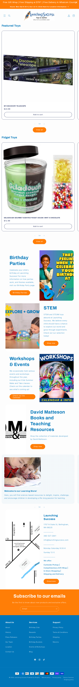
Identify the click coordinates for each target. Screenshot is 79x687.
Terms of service (68, 677)
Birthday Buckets (35, 642)
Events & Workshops (37, 647)
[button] (4, 15)
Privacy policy (56, 677)
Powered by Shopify (33, 677)
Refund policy (46, 677)
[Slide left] (35, 124)
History (8, 632)
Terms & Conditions (60, 632)
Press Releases (11, 637)
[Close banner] (76, 2)
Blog (31, 652)
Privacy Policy (58, 627)
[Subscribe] (56, 608)
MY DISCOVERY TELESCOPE (15, 106)
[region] (39, 2)
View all (39, 130)
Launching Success (21, 677)
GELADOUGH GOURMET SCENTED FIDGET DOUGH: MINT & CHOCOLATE (32, 218)
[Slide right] (44, 124)
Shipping (56, 637)
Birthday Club (34, 627)
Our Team (9, 642)
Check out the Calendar (19, 397)
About (7, 627)
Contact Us (9, 652)
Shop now (51, 343)
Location (8, 647)
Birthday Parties (20, 293)
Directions (51, 581)
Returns (56, 642)
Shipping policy (69, 679)
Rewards (32, 632)
